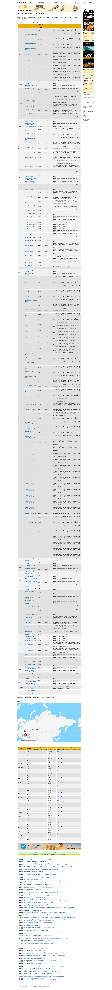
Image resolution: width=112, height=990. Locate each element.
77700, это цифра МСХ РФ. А (87, 119)
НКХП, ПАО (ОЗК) (28, 255)
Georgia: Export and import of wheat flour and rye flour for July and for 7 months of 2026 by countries (44, 955)
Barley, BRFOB (85, 78)
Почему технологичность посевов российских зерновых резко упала (38, 914)
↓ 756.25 (92, 39)
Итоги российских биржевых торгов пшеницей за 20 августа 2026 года (38, 887)
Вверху (92, 983)
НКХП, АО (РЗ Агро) (29, 245)
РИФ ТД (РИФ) (28, 54)
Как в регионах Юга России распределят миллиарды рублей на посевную (39, 943)
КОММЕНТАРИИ (86, 94)
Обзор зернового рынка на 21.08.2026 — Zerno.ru (35, 861)
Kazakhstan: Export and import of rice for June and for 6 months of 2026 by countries (41, 953)
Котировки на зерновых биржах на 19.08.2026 (33, 889)
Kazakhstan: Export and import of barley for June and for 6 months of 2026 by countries (42, 973)
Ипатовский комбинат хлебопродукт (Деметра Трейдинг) (30, 602)
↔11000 (91, 81)
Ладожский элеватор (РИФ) (30, 152)
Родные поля (85, 111)
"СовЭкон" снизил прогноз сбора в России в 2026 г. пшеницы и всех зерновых (40, 874)
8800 (91, 72)
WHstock (84, 81)
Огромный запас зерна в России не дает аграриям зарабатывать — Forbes (40, 920)
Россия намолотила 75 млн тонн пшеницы (33, 871)
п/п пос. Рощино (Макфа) (30, 693)
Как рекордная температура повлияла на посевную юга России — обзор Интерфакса (42, 915)
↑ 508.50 (92, 33)
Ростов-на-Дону (85, 72)
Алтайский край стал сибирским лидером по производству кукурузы (38, 884)
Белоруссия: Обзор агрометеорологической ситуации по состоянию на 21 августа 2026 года (43, 876)
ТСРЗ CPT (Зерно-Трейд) (30, 634)
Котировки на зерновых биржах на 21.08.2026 (33, 872)
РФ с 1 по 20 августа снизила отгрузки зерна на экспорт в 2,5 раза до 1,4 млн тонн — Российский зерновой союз (48, 866)
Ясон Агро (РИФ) (28, 617)
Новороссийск (85, 70)
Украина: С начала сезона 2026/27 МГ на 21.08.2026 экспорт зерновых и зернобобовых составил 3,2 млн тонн (47, 864)
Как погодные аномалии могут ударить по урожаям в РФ (36, 930)
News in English (23, 946)
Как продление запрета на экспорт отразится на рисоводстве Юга (38, 922)
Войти (84, 4)
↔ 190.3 (91, 78)
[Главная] (21, 2)
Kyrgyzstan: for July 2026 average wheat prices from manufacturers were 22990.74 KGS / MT (43, 971)
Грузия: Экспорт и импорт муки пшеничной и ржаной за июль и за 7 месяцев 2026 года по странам (45, 894)
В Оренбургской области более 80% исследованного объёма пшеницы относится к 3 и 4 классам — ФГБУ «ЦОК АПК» (49, 907)
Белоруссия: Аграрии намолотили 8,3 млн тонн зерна (35, 905)
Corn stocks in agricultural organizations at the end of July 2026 (37, 968)
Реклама (90, 2)
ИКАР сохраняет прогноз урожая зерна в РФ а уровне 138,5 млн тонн (38, 902)
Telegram (83, 2)
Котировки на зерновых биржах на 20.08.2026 (33, 879)
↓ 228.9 (91, 75)
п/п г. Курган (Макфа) (29, 169)
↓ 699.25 (92, 37)
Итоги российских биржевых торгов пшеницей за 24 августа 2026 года (38, 859)
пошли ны (84, 99)
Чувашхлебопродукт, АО (30, 686)
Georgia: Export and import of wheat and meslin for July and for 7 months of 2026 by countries (43, 961)
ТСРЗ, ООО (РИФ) (29, 644)
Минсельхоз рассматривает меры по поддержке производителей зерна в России (41, 869)
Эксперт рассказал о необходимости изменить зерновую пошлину (38, 935)
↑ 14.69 (92, 36)
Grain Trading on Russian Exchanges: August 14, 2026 (35, 978)
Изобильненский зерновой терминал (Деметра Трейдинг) (30, 593)
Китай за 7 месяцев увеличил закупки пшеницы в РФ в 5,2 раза (37, 882)
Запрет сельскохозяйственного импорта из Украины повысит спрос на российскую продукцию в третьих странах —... (48, 938)
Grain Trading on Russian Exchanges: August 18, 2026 (35, 963)
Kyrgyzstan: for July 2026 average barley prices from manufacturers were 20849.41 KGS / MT (43, 970)
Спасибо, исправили (86, 103)
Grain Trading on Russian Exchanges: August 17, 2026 (35, 974)
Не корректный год (86, 106)
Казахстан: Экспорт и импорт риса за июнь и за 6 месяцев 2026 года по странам (41, 892)
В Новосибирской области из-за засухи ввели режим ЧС (35, 885)
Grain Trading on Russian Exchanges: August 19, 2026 (35, 958)
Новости (29, 2)
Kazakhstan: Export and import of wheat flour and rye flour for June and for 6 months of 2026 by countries (45, 952)
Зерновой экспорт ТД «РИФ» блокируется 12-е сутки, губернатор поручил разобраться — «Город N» (45, 919)
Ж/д (62, 2)
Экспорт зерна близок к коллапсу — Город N (33, 925)
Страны (48, 2)
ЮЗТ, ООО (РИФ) (28, 536)
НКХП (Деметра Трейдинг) (30, 230)
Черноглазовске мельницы (30, 268)
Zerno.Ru (20, 986)
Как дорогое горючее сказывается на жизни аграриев (35, 928)
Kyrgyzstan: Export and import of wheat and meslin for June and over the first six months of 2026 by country (46, 966)
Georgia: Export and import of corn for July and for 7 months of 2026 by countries (40, 960)
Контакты (76, 2)
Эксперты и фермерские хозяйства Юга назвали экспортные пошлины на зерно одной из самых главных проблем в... (49, 932)
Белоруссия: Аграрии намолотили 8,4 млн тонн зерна (35, 867)
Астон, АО (27, 277)
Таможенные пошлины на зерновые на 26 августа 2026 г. (37, 877)
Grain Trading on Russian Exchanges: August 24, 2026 (35, 948)
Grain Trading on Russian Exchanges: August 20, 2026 (35, 950)
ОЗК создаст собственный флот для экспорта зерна (35, 933)
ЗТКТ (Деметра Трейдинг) (30, 654)
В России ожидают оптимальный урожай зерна (33, 941)
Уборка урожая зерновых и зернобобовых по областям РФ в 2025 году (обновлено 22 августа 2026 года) (42, 854)
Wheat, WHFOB (85, 75)
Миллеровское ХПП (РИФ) (30, 400)
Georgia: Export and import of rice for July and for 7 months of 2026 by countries (40, 956)
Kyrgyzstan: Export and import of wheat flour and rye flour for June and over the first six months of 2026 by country (47, 965)
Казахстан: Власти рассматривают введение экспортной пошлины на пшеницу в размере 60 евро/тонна (46, 923)
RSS (69, 2)
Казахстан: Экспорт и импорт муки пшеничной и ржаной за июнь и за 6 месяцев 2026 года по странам (45, 890)
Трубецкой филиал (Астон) (30, 513)
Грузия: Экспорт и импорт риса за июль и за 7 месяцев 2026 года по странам (40, 895)
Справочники (41, 2)
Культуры (56, 2)
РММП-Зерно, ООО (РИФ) (30, 454)
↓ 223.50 (92, 40)
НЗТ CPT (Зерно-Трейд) (30, 222)
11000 (91, 70)
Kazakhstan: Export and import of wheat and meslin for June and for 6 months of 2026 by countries (44, 976)
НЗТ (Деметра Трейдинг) (30, 210)
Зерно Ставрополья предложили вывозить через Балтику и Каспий (38, 904)
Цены (35, 2)
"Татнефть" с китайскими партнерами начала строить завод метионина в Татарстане (42, 863)
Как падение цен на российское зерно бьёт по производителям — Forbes (39, 927)
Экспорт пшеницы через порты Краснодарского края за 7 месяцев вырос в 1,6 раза (41, 899)
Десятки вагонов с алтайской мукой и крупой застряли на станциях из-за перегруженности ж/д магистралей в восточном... (50, 917)
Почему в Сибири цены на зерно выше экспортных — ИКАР (36, 940)
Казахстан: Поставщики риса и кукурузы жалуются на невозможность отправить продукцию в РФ (44, 912)
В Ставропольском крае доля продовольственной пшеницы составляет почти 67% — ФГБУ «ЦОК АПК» (46, 900)
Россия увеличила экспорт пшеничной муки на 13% (34, 897)
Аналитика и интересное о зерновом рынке (30, 910)
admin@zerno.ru (45, 986)
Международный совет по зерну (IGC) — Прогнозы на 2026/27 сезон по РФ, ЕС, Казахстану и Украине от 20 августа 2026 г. (51, 881)
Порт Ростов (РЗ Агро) (29, 442)
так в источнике (85, 114)
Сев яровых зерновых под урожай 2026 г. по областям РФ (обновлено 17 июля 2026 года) (38, 852)
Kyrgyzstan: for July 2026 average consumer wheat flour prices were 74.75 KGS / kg (41, 979)
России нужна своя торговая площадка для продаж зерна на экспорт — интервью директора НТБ (44, 937)
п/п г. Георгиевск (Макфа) (30, 126)
